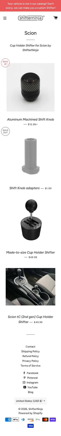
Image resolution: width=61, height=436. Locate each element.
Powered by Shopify (30, 413)
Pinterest (32, 377)
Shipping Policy (30, 351)
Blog (30, 392)
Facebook (32, 373)
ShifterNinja (35, 409)
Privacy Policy (30, 360)
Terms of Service (31, 365)
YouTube (32, 387)
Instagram (32, 382)
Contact (30, 346)
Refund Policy (30, 356)
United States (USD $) (29, 400)
